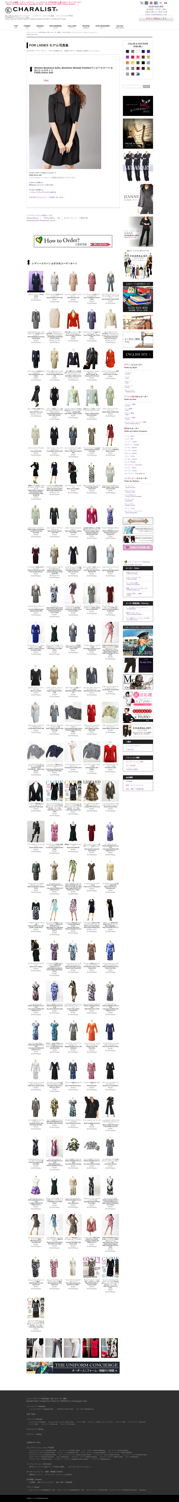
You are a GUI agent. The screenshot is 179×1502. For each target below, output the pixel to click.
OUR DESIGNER (103, 27)
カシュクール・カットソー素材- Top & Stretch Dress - (135, 422)
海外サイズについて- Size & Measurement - (134, 613)
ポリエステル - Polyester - (133, 465)
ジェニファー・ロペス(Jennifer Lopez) (134, 1454)
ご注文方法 (130, 749)
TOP (16, 27)
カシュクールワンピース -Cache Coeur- (61, 1422)
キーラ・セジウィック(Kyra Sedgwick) (93, 1452)
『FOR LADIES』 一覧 (51, 218)
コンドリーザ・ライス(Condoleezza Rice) (42, 1454)
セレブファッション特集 (134, 762)
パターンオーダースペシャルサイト (79, 1467)
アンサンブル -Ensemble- (37, 1422)
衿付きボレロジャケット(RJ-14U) (41, 185)
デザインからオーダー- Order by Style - (134, 578)
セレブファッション (34, 1448)
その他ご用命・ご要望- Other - (134, 594)
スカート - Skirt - (127, 382)
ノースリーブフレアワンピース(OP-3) (42, 192)
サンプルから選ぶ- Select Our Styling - (133, 583)
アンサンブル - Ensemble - (129, 500)
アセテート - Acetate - (132, 445)
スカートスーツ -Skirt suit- (136, 1422)
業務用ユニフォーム (35, 1474)
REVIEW (86, 27)
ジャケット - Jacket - (128, 373)
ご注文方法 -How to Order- (65, 1409)
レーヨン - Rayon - (131, 447)
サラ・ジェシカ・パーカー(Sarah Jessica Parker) (75, 1454)
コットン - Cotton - (131, 442)
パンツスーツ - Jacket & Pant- (130, 486)
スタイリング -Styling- (35, 1429)
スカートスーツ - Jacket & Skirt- (129, 491)
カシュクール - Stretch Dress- (129, 391)
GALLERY (72, 27)
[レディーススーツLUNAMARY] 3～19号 (42, 1490)
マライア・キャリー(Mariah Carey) (40, 1459)
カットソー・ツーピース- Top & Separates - (133, 512)
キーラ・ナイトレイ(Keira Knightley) (120, 1452)
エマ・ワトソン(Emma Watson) (118, 1450)
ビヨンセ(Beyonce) (62, 1457)
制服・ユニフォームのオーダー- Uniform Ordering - (137, 589)
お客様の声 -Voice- (34, 1442)
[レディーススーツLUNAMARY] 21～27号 (71, 1490)
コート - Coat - (129, 508)
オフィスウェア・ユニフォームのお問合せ (58, 1474)
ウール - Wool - (129, 436)
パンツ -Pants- (34, 1424)
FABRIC (27, 27)
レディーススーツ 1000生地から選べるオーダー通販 (43, 32)
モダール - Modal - (130, 453)
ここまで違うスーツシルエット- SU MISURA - (137, 608)
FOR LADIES (66, 32)
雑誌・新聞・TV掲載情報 (135, 789)
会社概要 (129, 781)
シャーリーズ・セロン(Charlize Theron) (107, 1454)
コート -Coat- (81, 1422)
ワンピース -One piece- (67, 1424)
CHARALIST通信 (132, 769)
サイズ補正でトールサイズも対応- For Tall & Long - (138, 619)
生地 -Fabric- (31, 1414)
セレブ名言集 (130, 765)
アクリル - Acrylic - (131, 470)
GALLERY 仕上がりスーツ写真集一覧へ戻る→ (47, 197)
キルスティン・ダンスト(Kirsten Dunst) (42, 1452)
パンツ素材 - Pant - (128, 409)
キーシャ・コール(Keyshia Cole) (67, 1452)
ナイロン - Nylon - (130, 468)
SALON (120, 27)
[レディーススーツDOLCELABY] (97, 1490)
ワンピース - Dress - (128, 386)
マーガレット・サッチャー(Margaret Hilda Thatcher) (71, 1459)
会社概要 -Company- (34, 1479)
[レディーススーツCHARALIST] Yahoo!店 (123, 1490)
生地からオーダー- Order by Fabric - (132, 573)
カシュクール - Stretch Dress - (130, 504)
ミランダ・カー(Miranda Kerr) (100, 1459)
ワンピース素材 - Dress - (129, 418)
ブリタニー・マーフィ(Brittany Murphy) (84, 1457)
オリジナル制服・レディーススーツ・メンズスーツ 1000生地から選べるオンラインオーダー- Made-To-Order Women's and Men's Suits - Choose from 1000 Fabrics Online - (43, 3)
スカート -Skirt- (121, 1422)
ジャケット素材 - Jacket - (129, 405)
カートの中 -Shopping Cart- (85, 1409)
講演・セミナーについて (134, 785)
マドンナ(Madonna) (131, 1457)
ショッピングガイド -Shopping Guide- (41, 1409)
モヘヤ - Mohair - (130, 462)
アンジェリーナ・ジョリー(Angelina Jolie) (42, 1450)
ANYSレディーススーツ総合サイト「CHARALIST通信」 (47, 1467)
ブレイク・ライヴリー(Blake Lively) (111, 1457)
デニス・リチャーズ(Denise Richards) (41, 1457)
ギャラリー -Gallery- (34, 1434)
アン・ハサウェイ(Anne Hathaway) (94, 1450)
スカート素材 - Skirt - (129, 414)
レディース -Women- (34, 1419)
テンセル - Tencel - (131, 459)
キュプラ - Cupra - (130, 450)
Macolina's (142, 1490)
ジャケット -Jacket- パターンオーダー (100, 1422)
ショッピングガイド (133, 746)
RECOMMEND (56, 27)
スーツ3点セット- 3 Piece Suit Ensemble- (133, 495)
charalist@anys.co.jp (159, 14)
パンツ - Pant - (127, 377)
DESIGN (40, 27)
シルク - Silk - (129, 439)
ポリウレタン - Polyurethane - (135, 473)
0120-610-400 (156, 6)
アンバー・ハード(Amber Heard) (69, 1450)
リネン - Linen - (129, 456)
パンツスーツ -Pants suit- (49, 1424)
